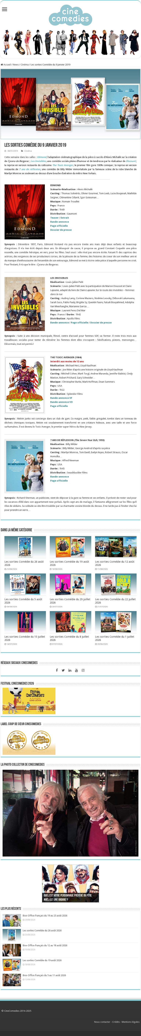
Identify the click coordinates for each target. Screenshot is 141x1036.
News (16, 64)
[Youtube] (76, 670)
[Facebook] (57, 670)
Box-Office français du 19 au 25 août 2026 (45, 915)
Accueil (7, 64)
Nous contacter (102, 1022)
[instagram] (83, 670)
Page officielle (59, 225)
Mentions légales (131, 1022)
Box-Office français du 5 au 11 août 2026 (44, 975)
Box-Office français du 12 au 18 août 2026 (45, 945)
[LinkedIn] (70, 670)
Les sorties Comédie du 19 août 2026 (42, 960)
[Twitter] (63, 670)
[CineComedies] (70, 14)
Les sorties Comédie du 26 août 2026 (42, 930)
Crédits (116, 1022)
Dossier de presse (61, 230)
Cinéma (25, 64)
